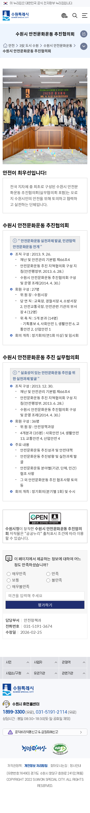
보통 (15, 580)
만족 (55, 573)
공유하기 (83, 34)
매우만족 (19, 573)
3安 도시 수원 (29, 45)
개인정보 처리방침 (36, 766)
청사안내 (75, 766)
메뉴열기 (84, 15)
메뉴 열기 (83, 46)
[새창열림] (45, 519)
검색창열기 (74, 15)
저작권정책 (14, 766)
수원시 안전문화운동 (57, 45)
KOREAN (64, 15)
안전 (11, 45)
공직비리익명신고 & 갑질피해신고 (36, 732)
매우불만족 (21, 586)
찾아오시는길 (58, 766)
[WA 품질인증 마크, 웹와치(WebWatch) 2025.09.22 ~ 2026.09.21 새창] (60, 749)
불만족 (57, 580)
